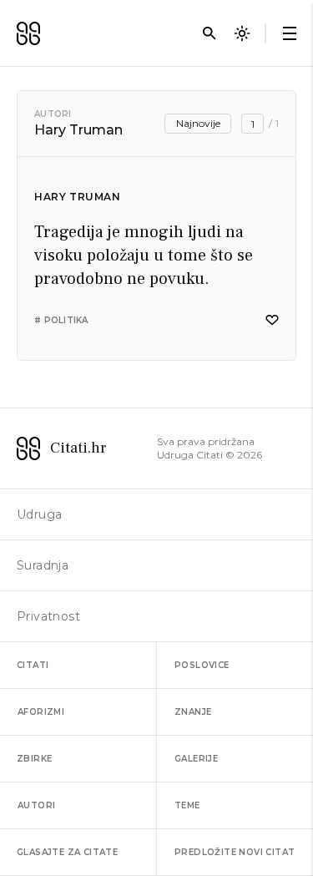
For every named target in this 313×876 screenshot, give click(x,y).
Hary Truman (77, 196)
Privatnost (48, 616)
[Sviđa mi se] (272, 320)
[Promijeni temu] (242, 33)
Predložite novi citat (234, 852)
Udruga (39, 514)
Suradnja (42, 565)
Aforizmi (41, 711)
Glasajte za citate (67, 852)
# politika (61, 320)
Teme (187, 805)
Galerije (196, 758)
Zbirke (34, 758)
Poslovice (202, 665)
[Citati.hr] (28, 33)
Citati (32, 665)
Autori (53, 114)
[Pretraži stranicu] (209, 33)
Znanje (192, 711)
